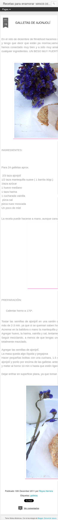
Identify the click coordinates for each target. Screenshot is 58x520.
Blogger (40, 518)
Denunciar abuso (50, 518)
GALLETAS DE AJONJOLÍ (32, 22)
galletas (34, 495)
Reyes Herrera (46, 490)
